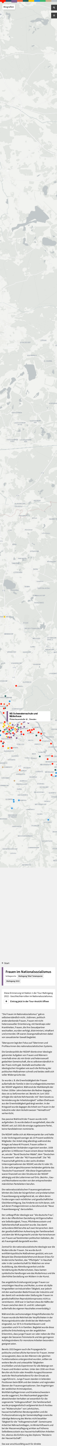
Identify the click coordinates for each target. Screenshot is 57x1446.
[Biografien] (3, 1)
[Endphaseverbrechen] (8, 1)
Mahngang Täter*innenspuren (30, 976)
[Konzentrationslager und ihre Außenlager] (25, 1)
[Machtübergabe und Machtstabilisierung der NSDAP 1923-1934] (31, 1)
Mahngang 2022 (13, 981)
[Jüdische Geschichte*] (20, 1)
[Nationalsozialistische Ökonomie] (37, 1)
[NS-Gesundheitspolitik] (43, 1)
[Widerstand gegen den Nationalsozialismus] (48, 1)
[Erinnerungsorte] (54, 1)
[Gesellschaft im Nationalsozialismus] (14, 1)
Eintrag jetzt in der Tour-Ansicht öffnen (29, 1001)
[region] (28, 723)
